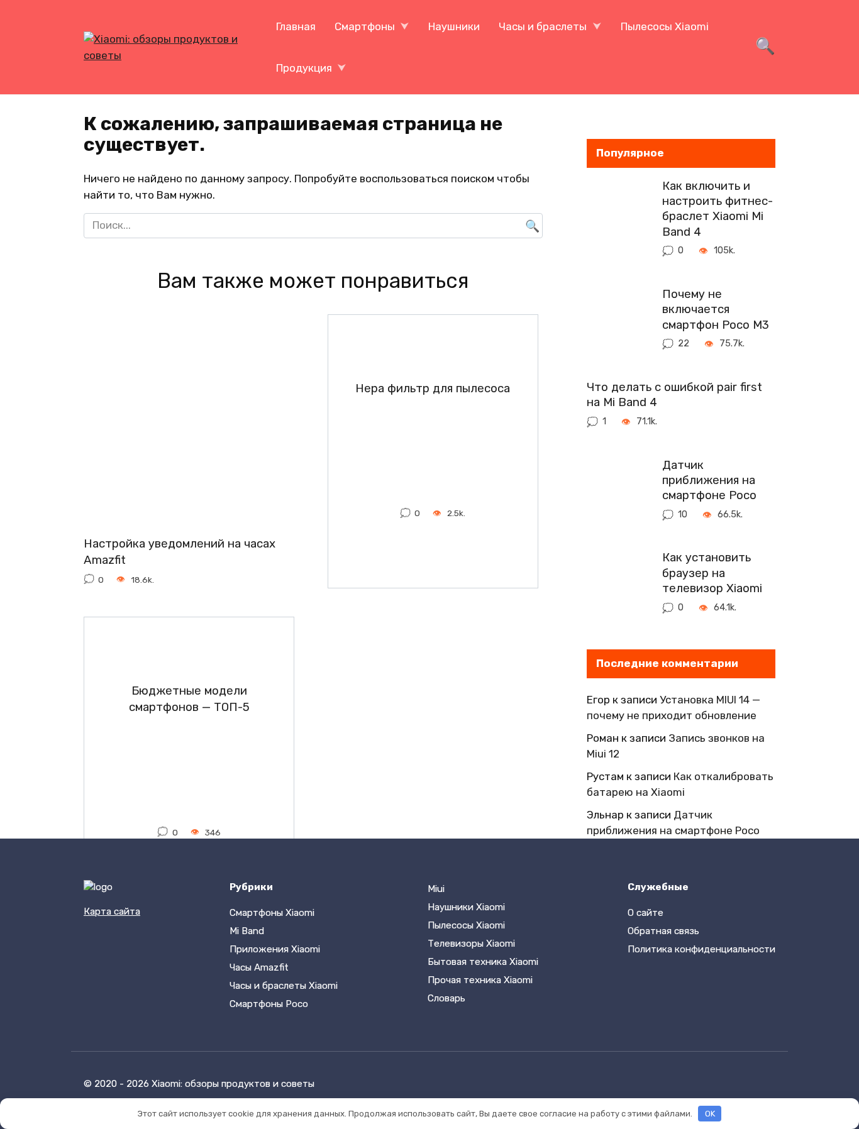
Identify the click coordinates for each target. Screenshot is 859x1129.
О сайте (645, 912)
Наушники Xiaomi (466, 907)
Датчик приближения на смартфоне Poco (709, 480)
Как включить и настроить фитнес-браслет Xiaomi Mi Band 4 (717, 209)
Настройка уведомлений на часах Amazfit (179, 552)
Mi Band (247, 931)
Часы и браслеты (543, 26)
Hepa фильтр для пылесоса (432, 388)
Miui (436, 889)
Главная (296, 26)
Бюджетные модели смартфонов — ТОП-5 (189, 699)
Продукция (304, 68)
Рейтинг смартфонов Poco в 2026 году (189, 965)
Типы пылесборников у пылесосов (433, 965)
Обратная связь (663, 931)
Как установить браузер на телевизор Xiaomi (712, 573)
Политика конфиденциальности (701, 949)
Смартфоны (365, 26)
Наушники (454, 26)
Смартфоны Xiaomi (272, 912)
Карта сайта (112, 911)
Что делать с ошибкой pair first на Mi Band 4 (674, 394)
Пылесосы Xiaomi (665, 26)
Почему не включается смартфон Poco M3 (715, 309)
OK (710, 1113)
